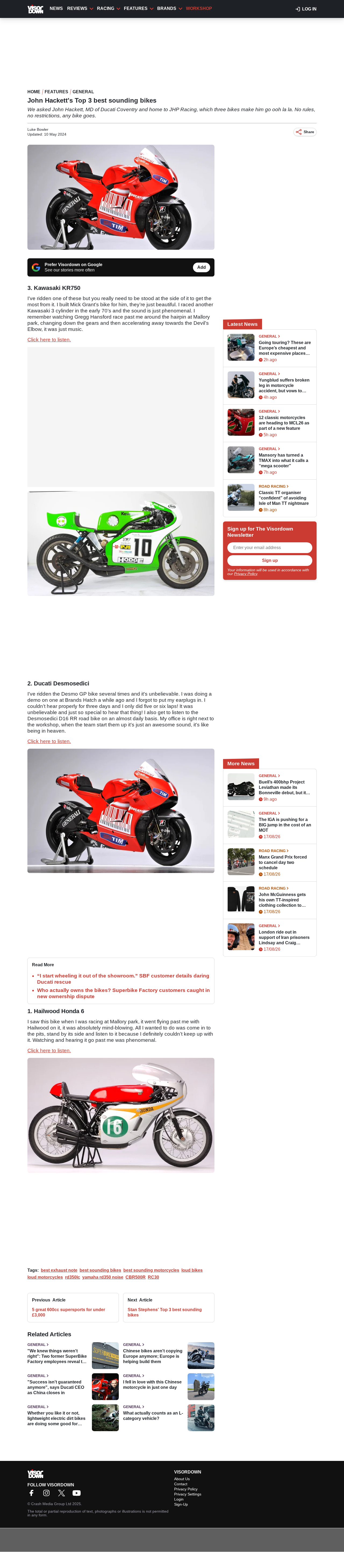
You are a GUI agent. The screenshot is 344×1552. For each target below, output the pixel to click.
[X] (63, 1495)
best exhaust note (59, 1270)
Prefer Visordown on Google (73, 264)
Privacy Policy (245, 574)
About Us (182, 1479)
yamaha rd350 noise (102, 1277)
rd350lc (72, 1277)
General (83, 91)
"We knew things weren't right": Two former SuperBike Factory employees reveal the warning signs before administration (57, 1356)
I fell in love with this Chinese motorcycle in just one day (152, 1385)
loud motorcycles (45, 1277)
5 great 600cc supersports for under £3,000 (68, 1312)
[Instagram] (47, 1495)
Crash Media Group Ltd (51, 1504)
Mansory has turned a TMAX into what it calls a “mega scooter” (283, 460)
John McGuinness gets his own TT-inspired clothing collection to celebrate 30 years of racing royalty (282, 900)
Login (179, 1499)
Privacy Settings (187, 1494)
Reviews (77, 8)
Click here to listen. (49, 339)
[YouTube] (78, 1495)
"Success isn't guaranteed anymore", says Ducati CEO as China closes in (55, 1387)
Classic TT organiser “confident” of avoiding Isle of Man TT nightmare (284, 498)
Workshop (199, 8)
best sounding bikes (100, 1270)
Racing (105, 8)
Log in (309, 9)
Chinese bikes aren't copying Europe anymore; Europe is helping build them (152, 1356)
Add (201, 267)
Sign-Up (181, 1504)
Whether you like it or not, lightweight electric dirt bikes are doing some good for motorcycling (56, 1419)
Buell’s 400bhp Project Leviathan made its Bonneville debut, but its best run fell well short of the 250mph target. (284, 788)
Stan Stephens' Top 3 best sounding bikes (165, 1312)
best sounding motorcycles (151, 1270)
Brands (166, 8)
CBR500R (136, 1277)
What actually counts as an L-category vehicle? (153, 1416)
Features (136, 8)
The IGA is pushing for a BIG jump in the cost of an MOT (285, 825)
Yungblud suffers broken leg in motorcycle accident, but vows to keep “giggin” (284, 386)
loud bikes (192, 1270)
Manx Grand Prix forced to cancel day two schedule (283, 862)
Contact (180, 1484)
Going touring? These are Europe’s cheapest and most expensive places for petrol (285, 348)
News (56, 8)
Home (33, 91)
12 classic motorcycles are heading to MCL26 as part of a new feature (284, 423)
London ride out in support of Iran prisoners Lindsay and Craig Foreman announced (284, 938)
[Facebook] (32, 1495)
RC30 (153, 1277)
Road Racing (272, 486)
